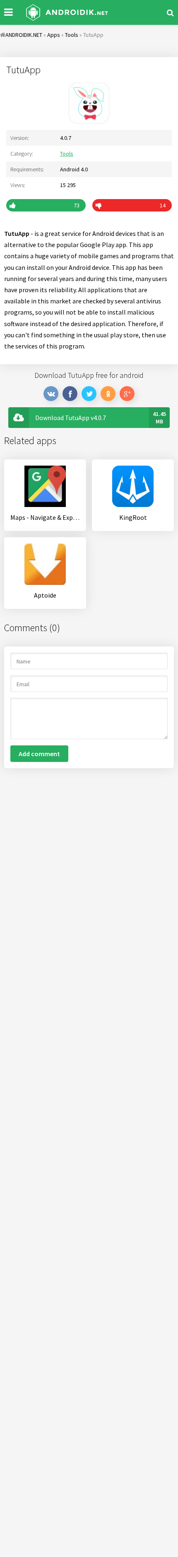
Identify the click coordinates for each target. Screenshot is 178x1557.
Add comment (39, 754)
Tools (66, 153)
